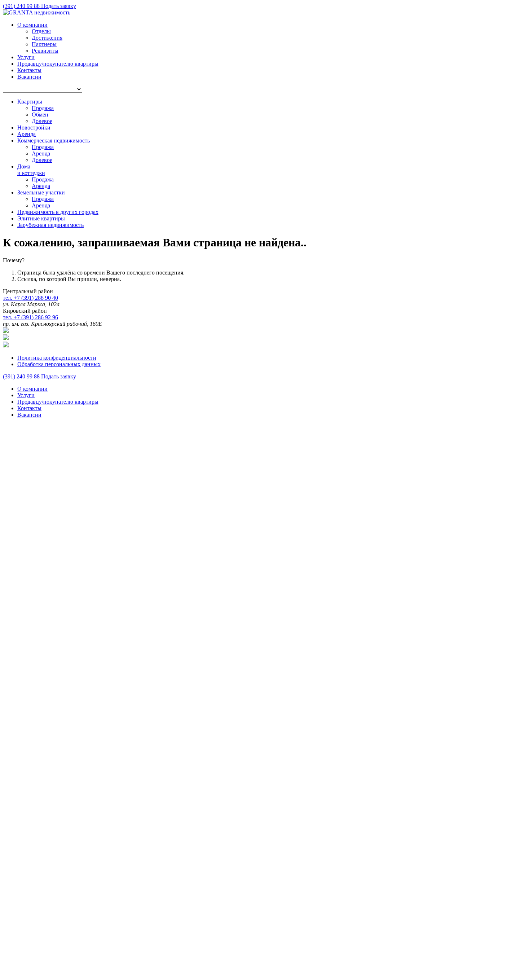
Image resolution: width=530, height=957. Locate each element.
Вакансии (29, 77)
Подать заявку (58, 6)
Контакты (29, 70)
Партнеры (44, 44)
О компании (32, 25)
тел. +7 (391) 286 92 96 (30, 317)
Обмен (40, 114)
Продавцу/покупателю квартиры (57, 64)
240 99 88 (22, 6)
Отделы (41, 31)
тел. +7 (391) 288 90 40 (30, 298)
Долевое (42, 121)
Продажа (43, 108)
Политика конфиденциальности (56, 358)
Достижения (47, 38)
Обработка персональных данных (59, 364)
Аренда (41, 153)
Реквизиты (45, 51)
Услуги (26, 57)
